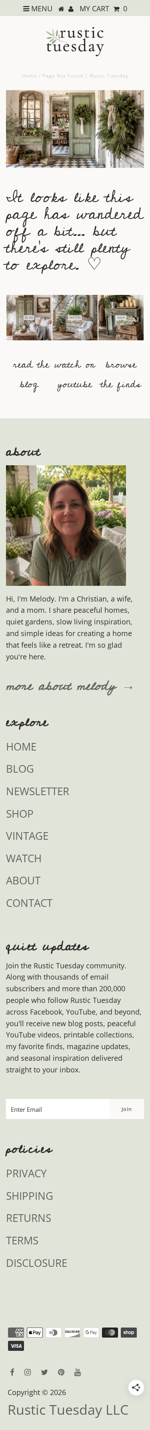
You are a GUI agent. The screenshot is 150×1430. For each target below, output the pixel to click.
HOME (21, 746)
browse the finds (121, 374)
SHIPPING (29, 1196)
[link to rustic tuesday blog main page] (29, 344)
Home (29, 75)
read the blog (31, 374)
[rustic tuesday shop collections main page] (121, 322)
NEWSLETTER (37, 791)
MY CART (103, 8)
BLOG (20, 768)
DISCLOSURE (36, 1263)
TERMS (22, 1240)
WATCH (24, 858)
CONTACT (29, 903)
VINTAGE (27, 836)
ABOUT (23, 880)
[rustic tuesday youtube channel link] (75, 344)
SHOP (20, 813)
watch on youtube (74, 374)
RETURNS (28, 1218)
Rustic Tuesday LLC (68, 1409)
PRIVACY (26, 1173)
